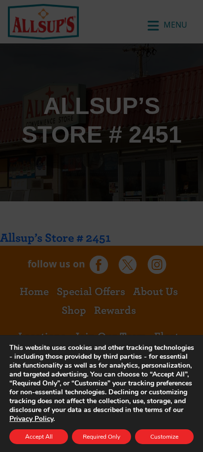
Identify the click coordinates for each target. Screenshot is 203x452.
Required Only (101, 437)
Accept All (39, 437)
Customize (164, 437)
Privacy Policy (31, 418)
